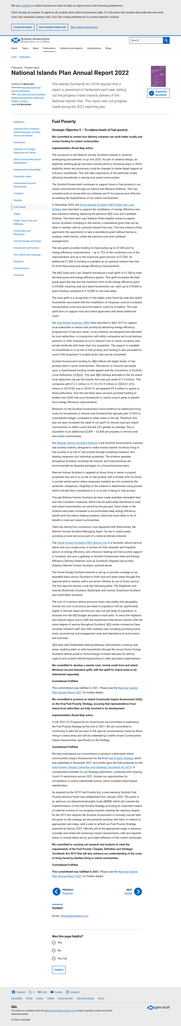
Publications (49, 48)
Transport (18, 193)
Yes (60, 942)
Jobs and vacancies (85, 998)
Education (19, 261)
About (14, 48)
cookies (25, 5)
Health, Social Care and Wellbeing (25, 222)
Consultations (94, 48)
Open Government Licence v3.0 (59, 1010)
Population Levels (22, 176)
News (35, 48)
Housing (18, 200)
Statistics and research (71, 48)
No (59, 950)
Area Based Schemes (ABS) (73, 322)
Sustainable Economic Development (25, 185)
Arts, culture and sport (26, 94)
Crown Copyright (65, 998)
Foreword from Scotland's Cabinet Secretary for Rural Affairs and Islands (27, 132)
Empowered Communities (26, 248)
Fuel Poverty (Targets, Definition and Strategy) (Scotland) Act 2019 (92, 767)
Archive (29, 998)
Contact (39, 998)
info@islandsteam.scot (74, 916)
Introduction (20, 142)
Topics (25, 48)
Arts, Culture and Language (27, 254)
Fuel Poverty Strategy (120, 758)
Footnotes (19, 275)
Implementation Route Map (27, 169)
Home (14, 57)
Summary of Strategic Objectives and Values (25, 151)
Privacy (101, 998)
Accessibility (16, 998)
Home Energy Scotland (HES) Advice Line (82, 542)
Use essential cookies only (52, 27)
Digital (17, 214)
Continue (58, 969)
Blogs (108, 48)
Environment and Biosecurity (22, 233)
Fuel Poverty (20, 207)
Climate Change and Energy (27, 241)
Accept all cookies (23, 27)
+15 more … (24, 101)
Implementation (21, 268)
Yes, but (62, 958)
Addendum (19, 122)
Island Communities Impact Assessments (27, 161)
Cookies (50, 998)
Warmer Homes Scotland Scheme (77, 443)
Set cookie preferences (84, 27)
